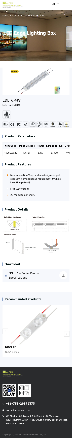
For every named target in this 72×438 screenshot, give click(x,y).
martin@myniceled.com (18, 410)
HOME (6, 15)
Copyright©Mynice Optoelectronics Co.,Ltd (24, 434)
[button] (5, 331)
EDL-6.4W (38, 15)
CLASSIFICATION (21, 15)
